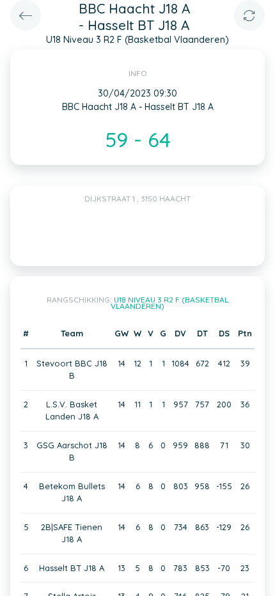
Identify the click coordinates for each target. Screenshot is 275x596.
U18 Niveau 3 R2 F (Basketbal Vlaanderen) (169, 303)
